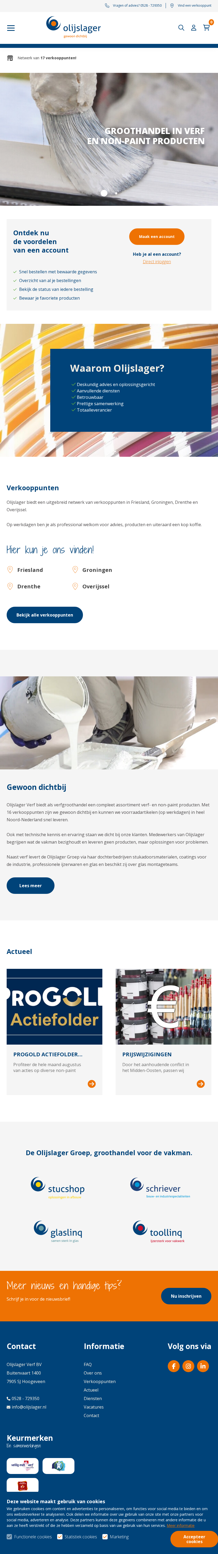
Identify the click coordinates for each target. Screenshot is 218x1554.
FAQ (88, 1364)
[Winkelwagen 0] (207, 28)
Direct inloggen (157, 262)
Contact (91, 1415)
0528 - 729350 (25, 1398)
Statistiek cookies (81, 1537)
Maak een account (157, 236)
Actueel (91, 1390)
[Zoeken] (182, 28)
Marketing (119, 1537)
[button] (104, 193)
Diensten (93, 1398)
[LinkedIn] (203, 1366)
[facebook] (174, 1366)
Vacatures (94, 1407)
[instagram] (188, 1366)
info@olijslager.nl (29, 1407)
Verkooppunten (100, 1381)
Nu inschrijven (186, 1296)
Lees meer (30, 886)
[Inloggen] (195, 28)
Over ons (93, 1373)
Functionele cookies (33, 1537)
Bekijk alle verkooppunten (44, 615)
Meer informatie (181, 1525)
